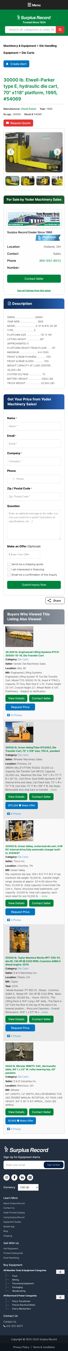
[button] (10, 151)
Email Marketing (11, 1257)
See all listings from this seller (34, 290)
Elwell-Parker (28, 108)
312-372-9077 (14, 1325)
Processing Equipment (23, 1283)
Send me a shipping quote (27, 564)
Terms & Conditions (44, 1347)
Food (14, 1276)
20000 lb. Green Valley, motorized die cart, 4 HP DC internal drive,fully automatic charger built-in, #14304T (34, 849)
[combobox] (11, 479)
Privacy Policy (21, 1347)
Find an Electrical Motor (23, 1305)
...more (53, 789)
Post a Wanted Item (21, 1308)
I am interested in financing (28, 569)
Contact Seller (34, 278)
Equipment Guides (12, 1221)
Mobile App (8, 1226)
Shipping (7, 1235)
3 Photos (16, 919)
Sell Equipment (10, 1248)
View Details (16, 698)
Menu (34, 4)
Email (11, 435)
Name (12, 418)
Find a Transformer (21, 1301)
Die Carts (23, 659)
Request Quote (20, 123)
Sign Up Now (53, 1164)
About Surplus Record (14, 1203)
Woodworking (18, 1291)
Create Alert (18, 64)
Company (14, 453)
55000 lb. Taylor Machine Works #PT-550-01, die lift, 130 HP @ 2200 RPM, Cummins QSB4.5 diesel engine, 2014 (33, 961)
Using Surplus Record (13, 1217)
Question (13, 506)
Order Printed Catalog (14, 1212)
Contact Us (8, 1208)
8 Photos (16, 813)
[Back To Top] (58, 1341)
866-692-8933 (50, 260)
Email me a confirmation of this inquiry (34, 574)
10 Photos (16, 715)
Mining (15, 1279)
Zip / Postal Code (19, 488)
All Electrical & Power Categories (20, 1295)
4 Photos (16, 1035)
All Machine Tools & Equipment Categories (24, 1270)
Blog (5, 1231)
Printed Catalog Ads (13, 1253)
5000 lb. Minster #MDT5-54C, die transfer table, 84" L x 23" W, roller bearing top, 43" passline (30, 1069)
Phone (11, 470)
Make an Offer (24, 546)
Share (57, 600)
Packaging (17, 1287)
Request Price (20, 707)
